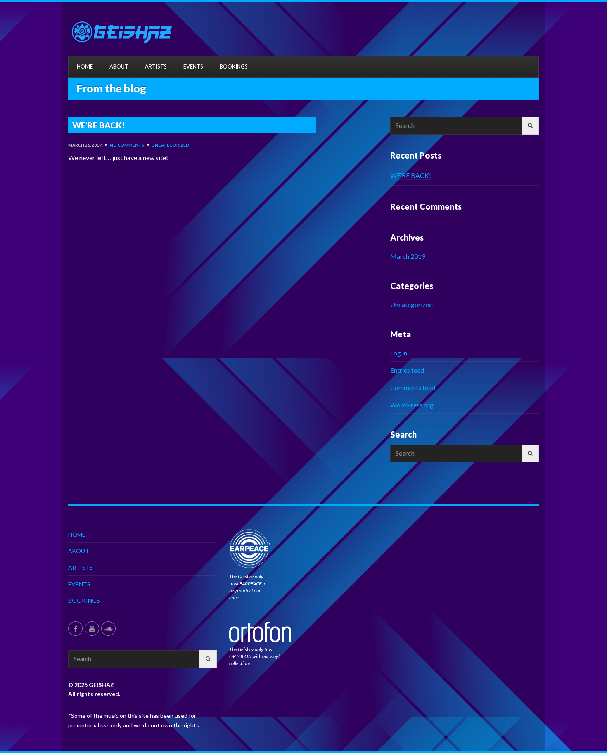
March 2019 (407, 256)
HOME (85, 66)
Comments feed (412, 387)
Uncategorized (170, 144)
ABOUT (118, 66)
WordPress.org (412, 405)
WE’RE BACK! (410, 175)
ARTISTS (156, 66)
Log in (398, 353)
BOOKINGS (234, 66)
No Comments (127, 144)
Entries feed (407, 370)
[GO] (530, 126)
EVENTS (193, 66)
